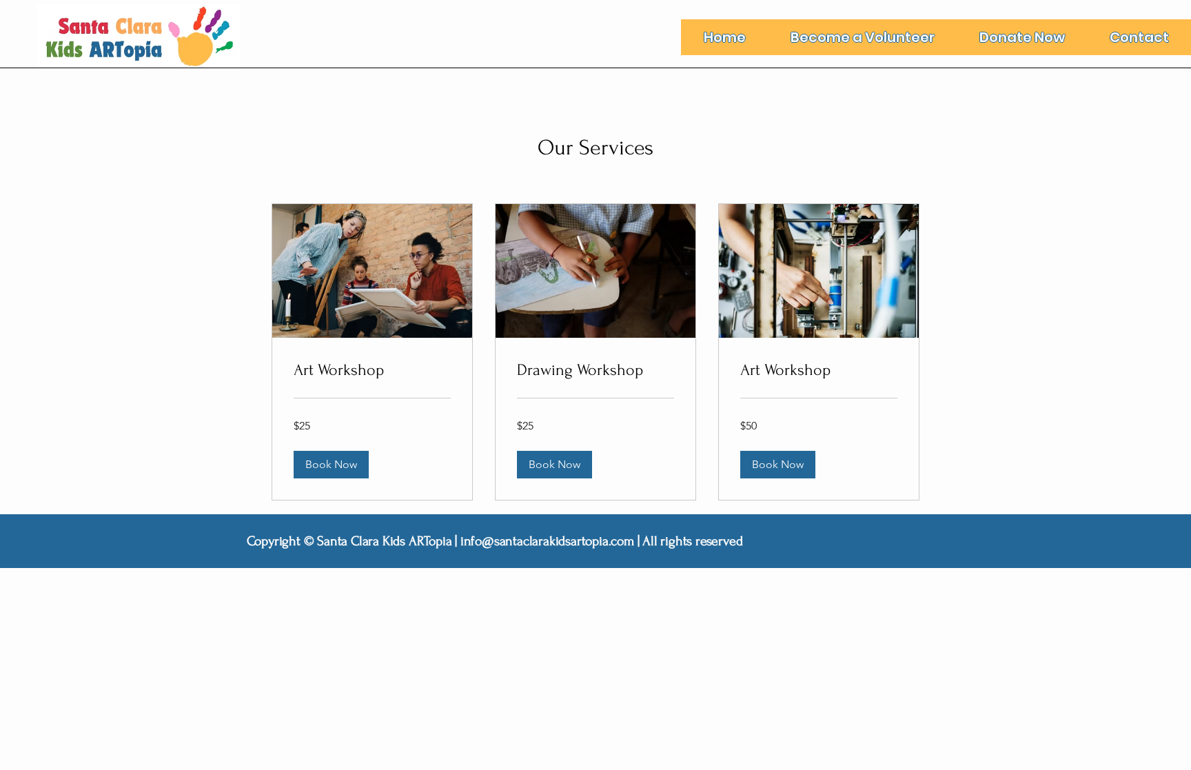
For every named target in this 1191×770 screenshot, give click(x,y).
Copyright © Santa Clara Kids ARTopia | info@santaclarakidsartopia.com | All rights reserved (495, 541)
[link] (372, 370)
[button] (331, 464)
